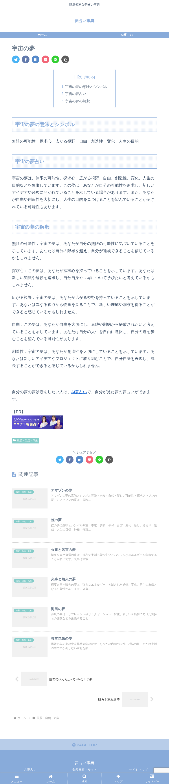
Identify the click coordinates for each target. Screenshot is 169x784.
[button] (65, 59)
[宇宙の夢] (35, 59)
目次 (78, 76)
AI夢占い (79, 392)
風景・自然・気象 (27, 440)
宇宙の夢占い (75, 94)
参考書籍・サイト (84, 769)
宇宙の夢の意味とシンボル (86, 87)
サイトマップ (138, 769)
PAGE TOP (86, 745)
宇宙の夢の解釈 (77, 101)
